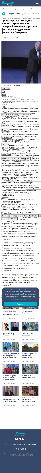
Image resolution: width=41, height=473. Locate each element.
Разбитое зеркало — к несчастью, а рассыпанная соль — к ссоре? (30, 399)
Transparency (20, 175)
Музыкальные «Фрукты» (27, 312)
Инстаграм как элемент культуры (28, 376)
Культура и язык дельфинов (27, 334)
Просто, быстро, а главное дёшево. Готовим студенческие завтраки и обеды (11, 312)
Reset (20, 216)
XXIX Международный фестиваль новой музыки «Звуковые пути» (11, 355)
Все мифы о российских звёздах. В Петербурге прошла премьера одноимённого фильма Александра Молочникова (11, 399)
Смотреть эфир (13, 14)
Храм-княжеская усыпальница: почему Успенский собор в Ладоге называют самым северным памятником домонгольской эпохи (21, 9)
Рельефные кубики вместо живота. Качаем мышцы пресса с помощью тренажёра (9, 377)
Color (3, 175)
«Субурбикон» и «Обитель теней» (9, 334)
